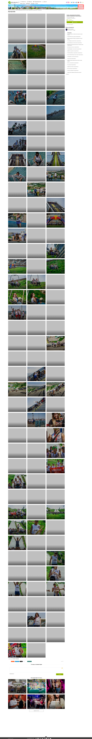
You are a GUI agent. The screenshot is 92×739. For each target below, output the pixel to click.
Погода (36, 3)
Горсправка (32, 3)
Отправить (59, 674)
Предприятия (37, 1)
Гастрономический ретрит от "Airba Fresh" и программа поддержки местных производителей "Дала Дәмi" (36, 686)
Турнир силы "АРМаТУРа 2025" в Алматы (17, 685)
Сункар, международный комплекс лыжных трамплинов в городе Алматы (74, 15)
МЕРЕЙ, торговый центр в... (12, 692)
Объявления (28, 3)
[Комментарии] (62, 661)
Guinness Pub (55, 701)
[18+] (13, 2)
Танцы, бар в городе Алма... (51, 692)
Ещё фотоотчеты (36, 710)
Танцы (56, 686)
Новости (23, 1)
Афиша (30, 1)
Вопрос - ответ (22, 3)
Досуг (45, 1)
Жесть (36, 701)
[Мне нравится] (61, 661)
